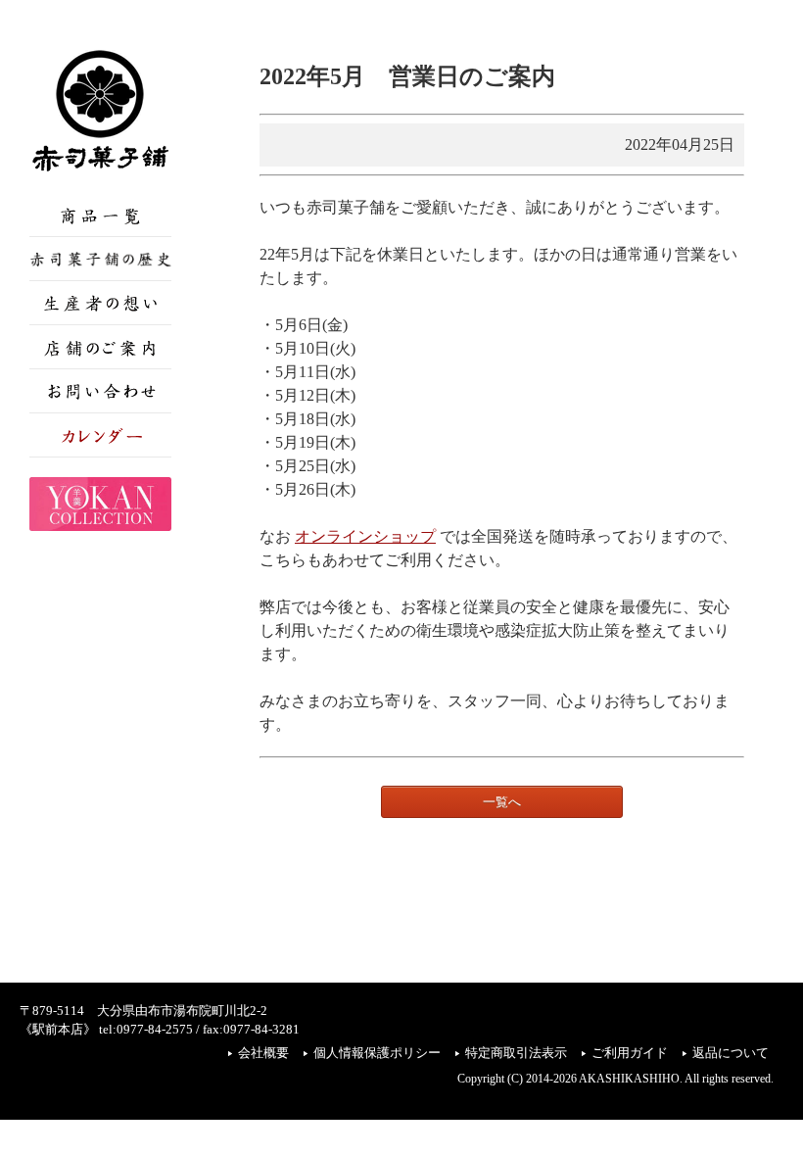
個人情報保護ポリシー (377, 1053)
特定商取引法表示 (516, 1053)
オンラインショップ (365, 536)
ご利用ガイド (629, 1053)
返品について (730, 1053)
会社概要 (263, 1053)
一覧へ (502, 802)
